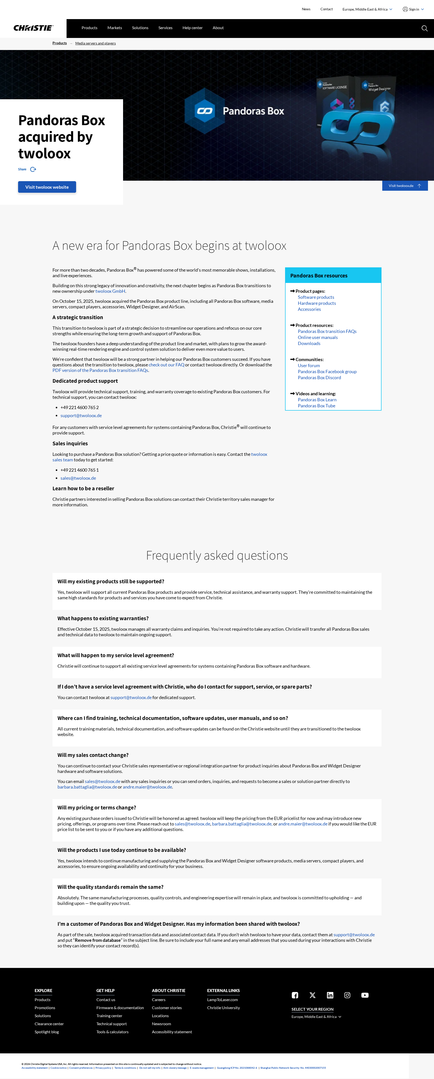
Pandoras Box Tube (316, 405)
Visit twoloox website (47, 187)
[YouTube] (365, 996)
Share (22, 169)
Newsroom (161, 1023)
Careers (159, 999)
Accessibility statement (172, 1031)
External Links (223, 990)
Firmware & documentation (120, 1007)
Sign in (414, 9)
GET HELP (105, 990)
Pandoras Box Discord (319, 377)
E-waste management (202, 1067)
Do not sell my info (149, 1067)
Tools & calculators (112, 1031)
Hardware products (317, 303)
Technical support (111, 1023)
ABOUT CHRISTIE (168, 990)
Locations (160, 1015)
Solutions (140, 27)
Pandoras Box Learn (317, 399)
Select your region (313, 1009)
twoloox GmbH (110, 291)
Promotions (45, 1007)
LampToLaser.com (222, 999)
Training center (109, 1015)
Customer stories (167, 1007)
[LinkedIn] (330, 996)
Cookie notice (58, 1067)
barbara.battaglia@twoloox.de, (242, 823)
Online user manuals (318, 337)
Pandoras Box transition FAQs (327, 331)
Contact (326, 9)
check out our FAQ (166, 364)
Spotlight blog (47, 1031)
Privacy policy (103, 1067)
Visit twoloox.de (401, 185)
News (306, 9)
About (218, 27)
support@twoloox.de (81, 415)
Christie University (223, 1007)
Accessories (309, 309)
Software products (316, 297)
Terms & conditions (125, 1067)
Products (89, 27)
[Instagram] (347, 996)
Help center (193, 27)
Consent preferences (81, 1067)
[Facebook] (295, 996)
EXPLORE (43, 990)
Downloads (309, 343)
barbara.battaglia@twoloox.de (87, 787)
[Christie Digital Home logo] (33, 28)
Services (165, 27)
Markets (114, 27)
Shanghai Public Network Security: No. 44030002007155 (293, 1067)
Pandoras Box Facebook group (327, 371)
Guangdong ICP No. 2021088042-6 (237, 1067)
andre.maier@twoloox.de (147, 787)
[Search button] (424, 28)
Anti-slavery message (175, 1067)
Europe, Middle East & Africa (365, 9)
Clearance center (49, 1023)
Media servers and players (95, 43)
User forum (309, 365)
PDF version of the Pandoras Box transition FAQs (100, 370)
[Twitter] (312, 996)
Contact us (105, 999)
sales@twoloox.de (78, 478)
